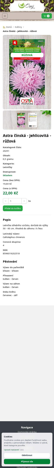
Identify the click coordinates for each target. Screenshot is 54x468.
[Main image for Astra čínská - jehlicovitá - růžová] (21, 120)
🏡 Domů (7, 27)
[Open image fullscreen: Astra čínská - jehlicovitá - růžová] (27, 72)
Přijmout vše (27, 461)
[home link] (26, 7)
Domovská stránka (27, 431)
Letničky (7, 167)
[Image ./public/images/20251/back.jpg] (32, 120)
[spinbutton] (15, 201)
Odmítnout (27, 455)
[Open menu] (5, 16)
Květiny (18, 27)
